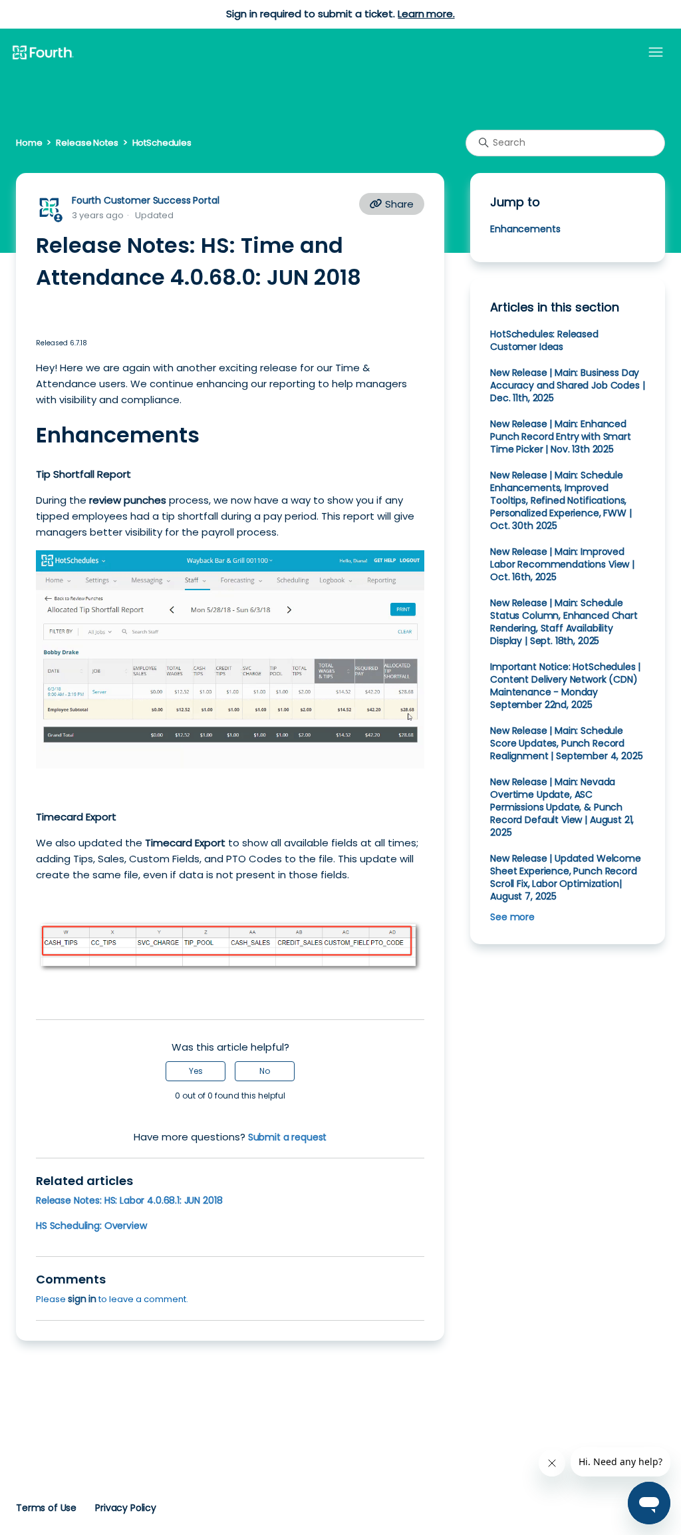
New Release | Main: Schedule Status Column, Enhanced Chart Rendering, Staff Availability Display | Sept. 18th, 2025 (564, 621)
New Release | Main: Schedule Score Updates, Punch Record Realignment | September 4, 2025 (566, 743)
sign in (82, 1298)
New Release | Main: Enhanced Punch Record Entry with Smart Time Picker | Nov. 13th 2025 (560, 436)
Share (398, 204)
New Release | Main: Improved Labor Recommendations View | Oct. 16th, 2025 (562, 564)
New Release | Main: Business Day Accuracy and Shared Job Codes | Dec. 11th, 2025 (567, 385)
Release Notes (87, 142)
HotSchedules (162, 142)
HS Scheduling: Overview (91, 1225)
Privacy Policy (125, 1507)
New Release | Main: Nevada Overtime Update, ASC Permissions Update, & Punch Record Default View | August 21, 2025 (562, 807)
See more (512, 917)
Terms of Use (46, 1507)
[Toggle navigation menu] (656, 53)
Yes (196, 1071)
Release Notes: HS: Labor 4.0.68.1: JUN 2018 (129, 1200)
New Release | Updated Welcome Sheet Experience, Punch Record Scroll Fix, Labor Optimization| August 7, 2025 (565, 877)
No (264, 1071)
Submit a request (287, 1137)
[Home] (42, 53)
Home (29, 142)
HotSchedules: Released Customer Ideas (544, 340)
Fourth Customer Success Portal (145, 200)
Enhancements (525, 229)
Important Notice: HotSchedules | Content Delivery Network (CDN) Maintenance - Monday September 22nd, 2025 (565, 685)
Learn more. (426, 14)
